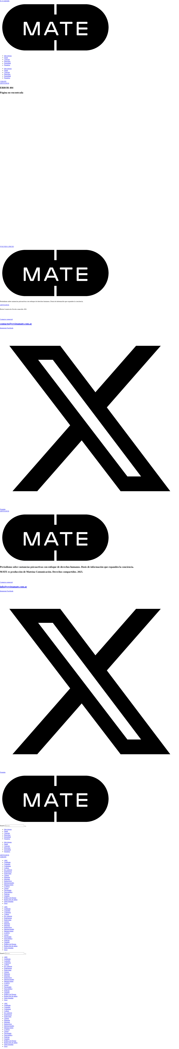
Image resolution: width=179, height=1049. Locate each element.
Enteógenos (8, 872)
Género (6, 875)
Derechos (7, 61)
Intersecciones (8, 885)
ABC (6, 860)
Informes (7, 879)
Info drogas (8, 56)
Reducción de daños (10, 899)
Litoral (6, 888)
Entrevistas (7, 873)
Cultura (6, 868)
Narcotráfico (8, 892)
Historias (7, 877)
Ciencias (7, 59)
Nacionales (7, 890)
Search (2, 826)
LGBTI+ (7, 886)
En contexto (8, 870)
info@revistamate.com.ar (13, 586)
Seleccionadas (8, 901)
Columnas (7, 866)
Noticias (7, 894)
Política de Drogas (10, 898)
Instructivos (8, 881)
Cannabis (7, 864)
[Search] (25, 826)
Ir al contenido (4, 1)
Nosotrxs (7, 65)
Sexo (5, 903)
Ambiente (7, 862)
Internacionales (9, 883)
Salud (6, 58)
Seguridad (7, 63)
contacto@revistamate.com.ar (16, 323)
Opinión (7, 896)
